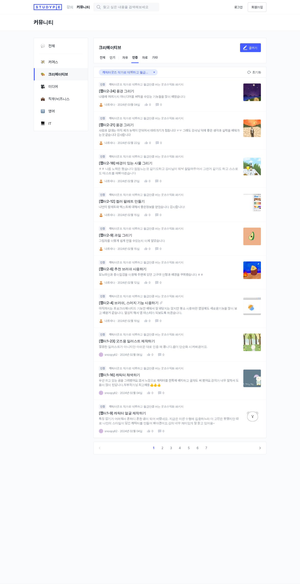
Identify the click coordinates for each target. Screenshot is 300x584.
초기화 (256, 72)
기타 (154, 57)
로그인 (238, 7)
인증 (135, 57)
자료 (145, 57)
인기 (112, 57)
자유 (125, 57)
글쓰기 (253, 48)
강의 (70, 7)
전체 (102, 57)
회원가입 (257, 7)
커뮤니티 (83, 7)
